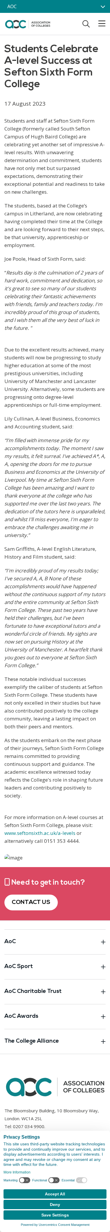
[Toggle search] (86, 24)
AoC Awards (21, 1016)
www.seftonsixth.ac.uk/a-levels (39, 833)
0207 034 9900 (28, 1126)
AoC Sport (18, 967)
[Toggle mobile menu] (98, 24)
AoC (10, 942)
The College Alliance (31, 1041)
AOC (12, 6)
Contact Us (31, 902)
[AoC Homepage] (27, 23)
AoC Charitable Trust (33, 991)
